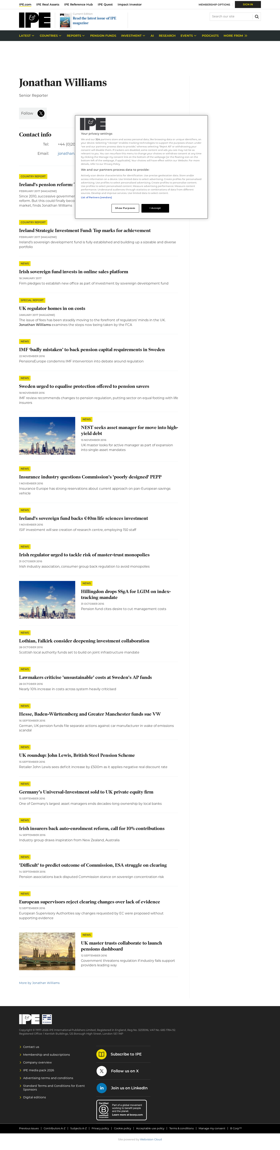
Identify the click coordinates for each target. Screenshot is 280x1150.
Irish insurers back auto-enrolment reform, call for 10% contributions (92, 828)
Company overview (37, 1062)
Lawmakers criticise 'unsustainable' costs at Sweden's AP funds (85, 677)
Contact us (31, 1047)
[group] (234, 35)
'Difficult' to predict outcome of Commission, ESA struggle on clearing (93, 865)
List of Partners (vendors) (96, 197)
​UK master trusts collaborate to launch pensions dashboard (121, 946)
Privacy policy (100, 1128)
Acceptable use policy (150, 1128)
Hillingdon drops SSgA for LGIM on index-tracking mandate (126, 594)
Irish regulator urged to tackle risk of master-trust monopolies (84, 555)
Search (256, 16)
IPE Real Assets (47, 4)
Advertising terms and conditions (48, 1078)
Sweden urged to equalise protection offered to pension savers (84, 386)
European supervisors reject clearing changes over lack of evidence (89, 902)
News (25, 263)
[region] (141, 167)
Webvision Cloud (151, 1139)
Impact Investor (130, 4)
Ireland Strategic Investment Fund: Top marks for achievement (85, 230)
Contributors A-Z (54, 1128)
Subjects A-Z (78, 1128)
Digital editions (34, 1097)
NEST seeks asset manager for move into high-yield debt (129, 430)
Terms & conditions (181, 1128)
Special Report (32, 300)
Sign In (248, 4)
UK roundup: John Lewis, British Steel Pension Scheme (77, 755)
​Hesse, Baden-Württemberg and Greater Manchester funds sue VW (90, 714)
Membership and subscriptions (46, 1055)
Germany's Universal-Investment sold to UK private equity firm (86, 792)
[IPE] (34, 26)
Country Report (33, 176)
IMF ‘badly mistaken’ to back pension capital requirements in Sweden (92, 350)
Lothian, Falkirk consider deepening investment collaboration (84, 641)
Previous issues (29, 1128)
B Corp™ (236, 1128)
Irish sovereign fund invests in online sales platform (73, 272)
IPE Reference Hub (78, 4)
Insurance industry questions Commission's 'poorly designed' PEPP (90, 477)
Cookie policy (122, 1128)
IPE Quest (105, 4)
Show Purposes (125, 208)
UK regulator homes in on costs (52, 308)
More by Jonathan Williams (39, 983)
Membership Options (214, 4)
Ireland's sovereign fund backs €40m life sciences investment (83, 518)
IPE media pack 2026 (38, 1070)
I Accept (155, 208)
